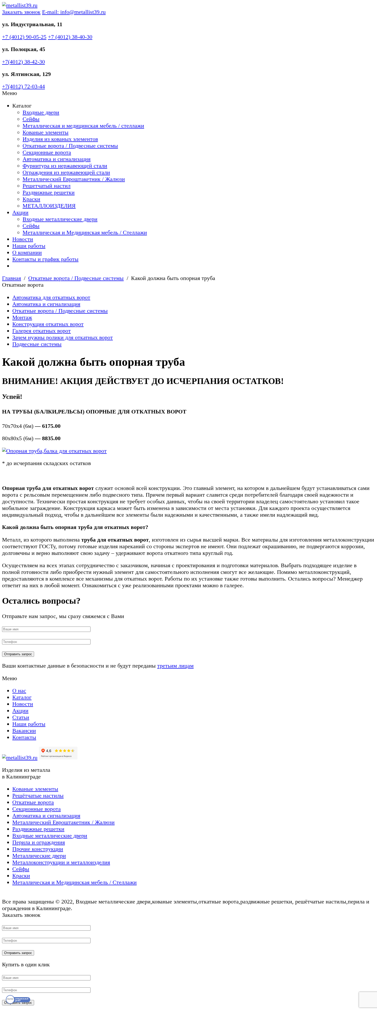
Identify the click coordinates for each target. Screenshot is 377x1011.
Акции (20, 212)
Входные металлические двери (60, 219)
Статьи (20, 717)
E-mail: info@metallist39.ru (74, 12)
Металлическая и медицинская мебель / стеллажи (83, 125)
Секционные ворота (47, 152)
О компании (27, 252)
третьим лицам (175, 665)
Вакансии (24, 730)
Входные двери (41, 112)
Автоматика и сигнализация (57, 159)
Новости (22, 239)
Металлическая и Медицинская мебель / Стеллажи (85, 232)
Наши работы (28, 246)
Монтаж (22, 317)
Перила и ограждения (38, 842)
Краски (31, 199)
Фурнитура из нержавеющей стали (65, 165)
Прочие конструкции (37, 849)
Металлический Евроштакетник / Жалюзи (74, 179)
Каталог (22, 697)
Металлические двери (39, 855)
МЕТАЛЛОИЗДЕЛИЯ (49, 206)
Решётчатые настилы (38, 795)
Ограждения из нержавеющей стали (66, 172)
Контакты (24, 737)
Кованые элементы (45, 132)
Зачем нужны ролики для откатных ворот (62, 337)
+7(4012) (23, 62)
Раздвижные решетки (49, 192)
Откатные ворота (33, 802)
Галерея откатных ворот (41, 331)
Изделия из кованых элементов (60, 139)
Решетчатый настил (47, 185)
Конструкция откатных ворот (48, 324)
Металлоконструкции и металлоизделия (61, 862)
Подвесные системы (37, 344)
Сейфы (31, 119)
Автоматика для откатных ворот (51, 297)
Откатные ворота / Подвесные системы (70, 145)
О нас (19, 690)
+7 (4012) (24, 37)
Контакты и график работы (45, 259)
